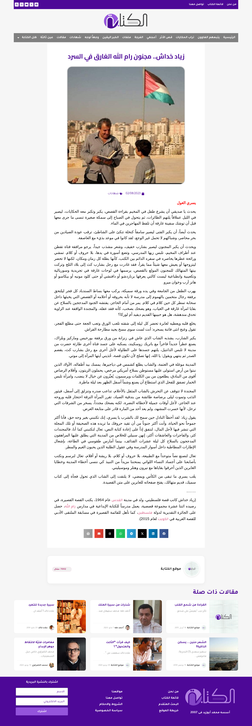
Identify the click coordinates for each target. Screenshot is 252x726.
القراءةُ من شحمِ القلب (190, 605)
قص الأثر (166, 37)
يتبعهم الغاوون (209, 37)
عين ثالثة (46, 37)
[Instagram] (22, 5)
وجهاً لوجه (92, 37)
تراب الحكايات (185, 37)
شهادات (75, 37)
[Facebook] (36, 5)
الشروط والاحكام (110, 704)
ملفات (126, 37)
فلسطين (145, 513)
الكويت (163, 519)
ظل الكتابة (29, 37)
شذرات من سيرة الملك (114, 605)
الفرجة (138, 37)
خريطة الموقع (169, 710)
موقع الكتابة (171, 569)
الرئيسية (229, 37)
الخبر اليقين (110, 37)
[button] (163, 533)
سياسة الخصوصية (108, 710)
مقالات (61, 37)
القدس (117, 500)
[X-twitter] (31, 5)
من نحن (231, 4)
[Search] (17, 5)
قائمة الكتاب (215, 4)
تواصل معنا (196, 4)
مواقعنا (117, 691)
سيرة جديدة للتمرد (41, 605)
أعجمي (151, 37)
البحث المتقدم (168, 704)
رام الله (70, 507)
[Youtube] (27, 5)
